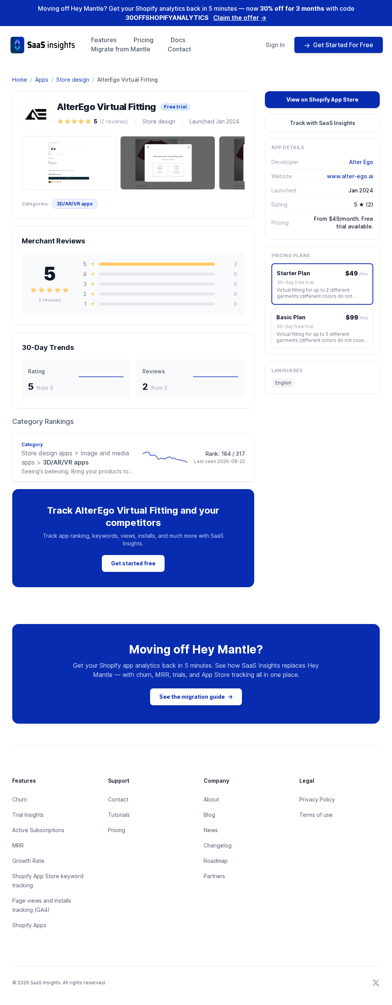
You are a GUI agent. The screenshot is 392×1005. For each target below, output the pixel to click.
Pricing (144, 40)
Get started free (133, 563)
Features (103, 40)
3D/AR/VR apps (75, 204)
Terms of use (316, 814)
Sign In (275, 45)
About (211, 799)
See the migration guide (196, 696)
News (211, 830)
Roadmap (216, 860)
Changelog (218, 845)
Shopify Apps (29, 925)
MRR (18, 845)
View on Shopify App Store (322, 99)
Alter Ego (361, 162)
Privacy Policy (317, 799)
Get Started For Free (343, 45)
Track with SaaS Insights (322, 123)
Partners (214, 876)
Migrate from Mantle (120, 49)
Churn (19, 799)
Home (19, 79)
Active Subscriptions (38, 830)
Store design (72, 79)
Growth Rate (28, 860)
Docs (178, 40)
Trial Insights (28, 814)
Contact (179, 49)
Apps (41, 79)
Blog (209, 814)
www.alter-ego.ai (350, 176)
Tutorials (119, 814)
